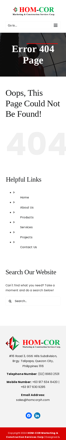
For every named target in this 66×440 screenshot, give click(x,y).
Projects (26, 237)
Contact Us (28, 247)
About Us (27, 207)
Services (26, 227)
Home (24, 197)
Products (27, 217)
